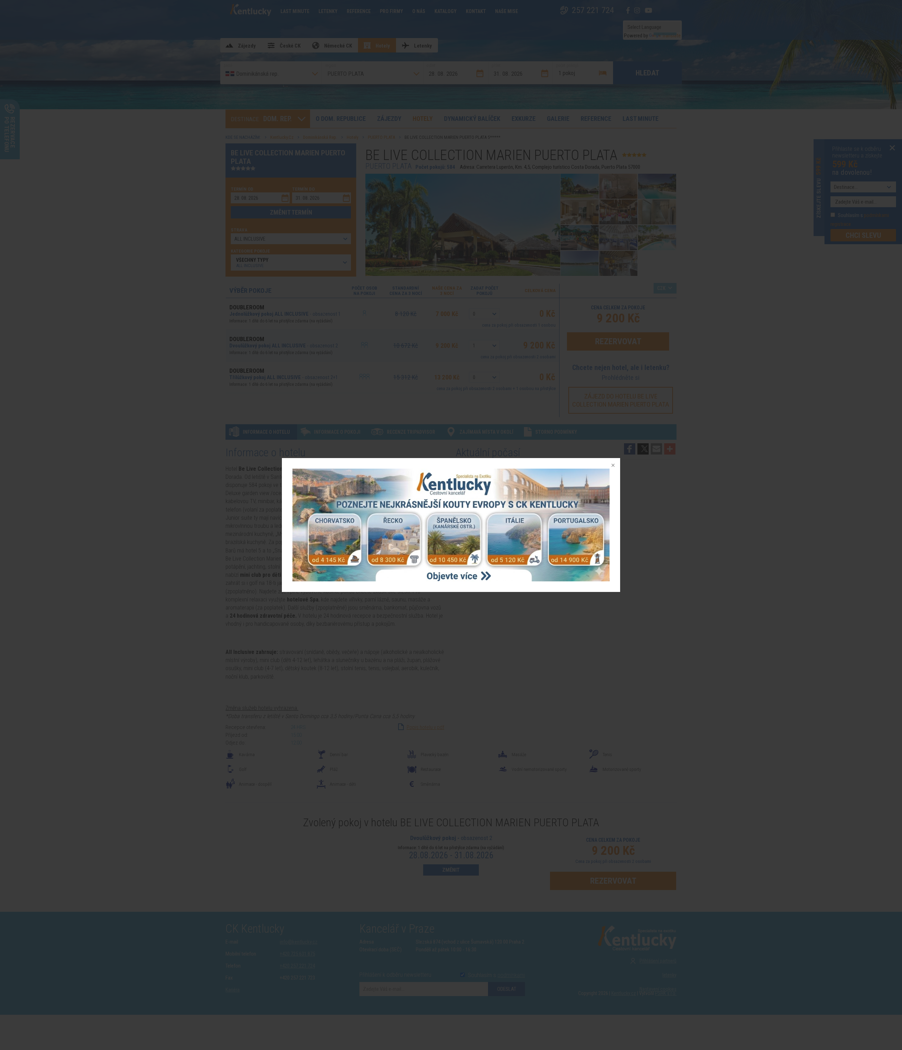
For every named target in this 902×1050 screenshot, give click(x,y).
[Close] (612, 466)
